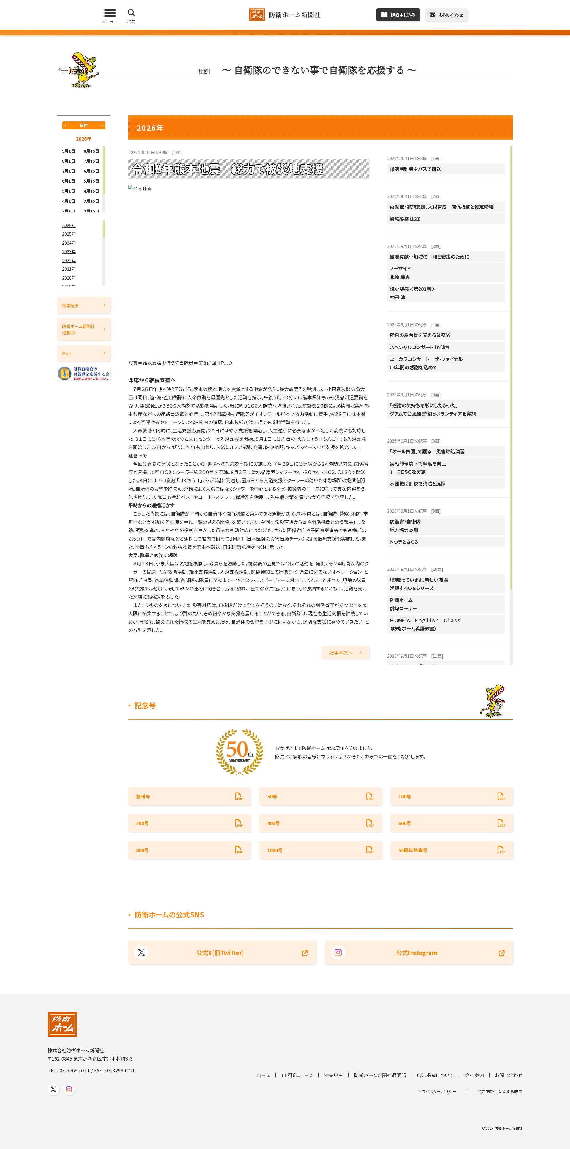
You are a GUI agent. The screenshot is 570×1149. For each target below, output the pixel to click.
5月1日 (68, 191)
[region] (83, 179)
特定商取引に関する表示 (500, 1091)
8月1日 (68, 161)
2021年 (69, 269)
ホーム (263, 1075)
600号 (404, 823)
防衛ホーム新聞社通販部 (78, 329)
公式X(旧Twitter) (220, 952)
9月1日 (68, 151)
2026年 (69, 225)
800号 (142, 850)
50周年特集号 (413, 850)
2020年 (69, 278)
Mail (66, 353)
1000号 (275, 850)
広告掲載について (435, 1075)
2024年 (69, 243)
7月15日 (91, 161)
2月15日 (91, 211)
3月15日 (91, 201)
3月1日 (68, 211)
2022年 (69, 260)
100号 (404, 796)
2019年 (69, 286)
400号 (273, 823)
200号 (142, 823)
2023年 (69, 251)
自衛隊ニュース (297, 1075)
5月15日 (91, 180)
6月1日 (68, 180)
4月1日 (68, 201)
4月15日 (91, 191)
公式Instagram (417, 952)
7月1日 (68, 171)
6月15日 (91, 171)
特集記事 (70, 305)
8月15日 (91, 151)
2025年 (69, 234)
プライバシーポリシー (437, 1091)
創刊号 (143, 796)
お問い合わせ (508, 1075)
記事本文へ (341, 652)
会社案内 (474, 1075)
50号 (272, 796)
